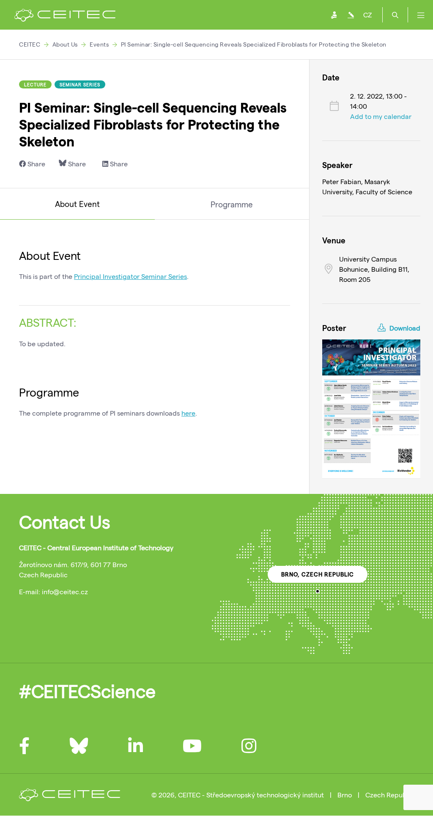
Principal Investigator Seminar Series (130, 276)
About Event (77, 204)
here (188, 413)
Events (99, 44)
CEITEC (29, 44)
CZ (367, 15)
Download (404, 328)
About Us (65, 44)
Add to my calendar (380, 116)
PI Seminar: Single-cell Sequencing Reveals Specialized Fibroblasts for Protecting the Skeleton (253, 44)
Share (35, 164)
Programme (232, 204)
